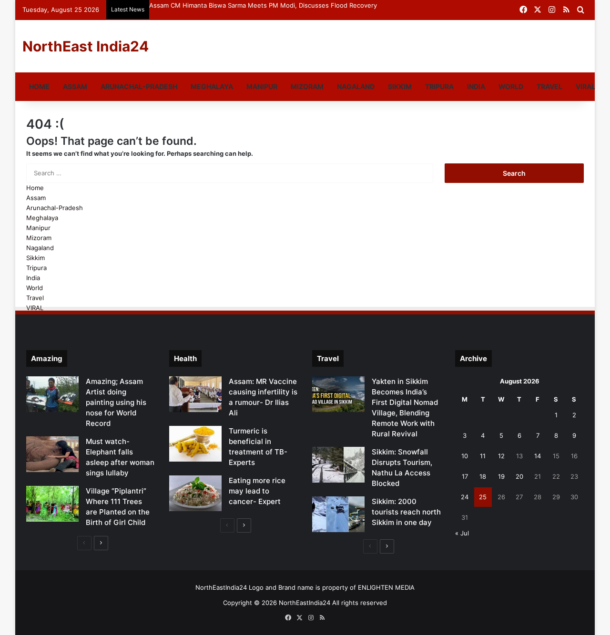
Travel (549, 86)
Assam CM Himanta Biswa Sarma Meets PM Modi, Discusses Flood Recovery (263, 5)
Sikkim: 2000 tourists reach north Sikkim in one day (406, 512)
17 (465, 476)
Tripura (439, 86)
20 (519, 476)
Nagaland (356, 86)
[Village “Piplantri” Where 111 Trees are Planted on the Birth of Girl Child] (52, 504)
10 (464, 456)
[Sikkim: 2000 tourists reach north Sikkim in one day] (338, 514)
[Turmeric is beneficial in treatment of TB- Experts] (195, 444)
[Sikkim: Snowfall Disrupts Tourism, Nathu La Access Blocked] (338, 465)
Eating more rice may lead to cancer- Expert (257, 491)
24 (464, 497)
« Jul (462, 533)
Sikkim (400, 86)
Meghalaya (212, 86)
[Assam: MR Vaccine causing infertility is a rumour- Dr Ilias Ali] (195, 394)
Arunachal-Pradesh (139, 86)
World (510, 86)
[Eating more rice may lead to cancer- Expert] (195, 493)
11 (483, 456)
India (476, 86)
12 (501, 456)
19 (501, 476)
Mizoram (307, 86)
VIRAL (585, 86)
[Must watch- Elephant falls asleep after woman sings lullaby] (52, 454)
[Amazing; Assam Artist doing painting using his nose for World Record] (52, 394)
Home (39, 86)
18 (482, 476)
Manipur (261, 86)
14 (537, 456)
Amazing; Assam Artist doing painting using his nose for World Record (116, 402)
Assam (75, 86)
